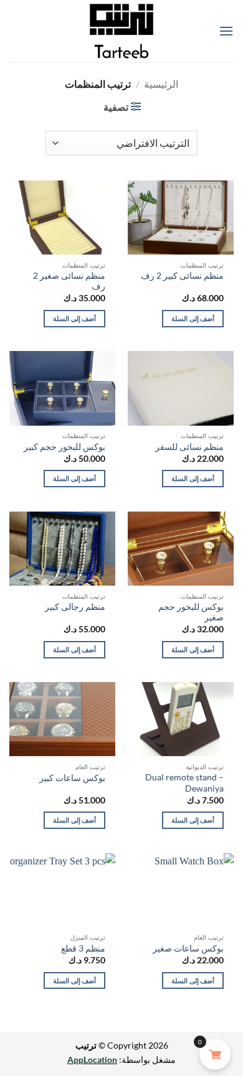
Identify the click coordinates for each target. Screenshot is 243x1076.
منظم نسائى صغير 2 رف (69, 281)
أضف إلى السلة (192, 318)
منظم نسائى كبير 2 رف (182, 276)
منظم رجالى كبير (75, 607)
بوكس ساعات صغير (188, 948)
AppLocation (92, 1059)
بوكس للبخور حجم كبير (64, 447)
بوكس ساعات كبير (72, 778)
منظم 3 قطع (83, 948)
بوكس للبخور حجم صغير (191, 612)
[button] (226, 31)
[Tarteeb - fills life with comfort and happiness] (121, 31)
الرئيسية (161, 84)
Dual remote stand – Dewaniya (184, 782)
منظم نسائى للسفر (189, 447)
